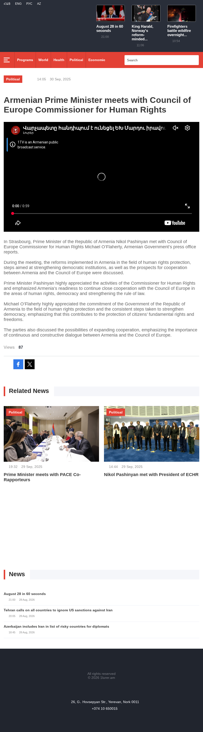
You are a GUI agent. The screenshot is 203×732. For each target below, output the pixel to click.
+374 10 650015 (105, 708)
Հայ (7, 3)
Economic (96, 60)
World (43, 60)
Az (39, 3)
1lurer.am (107, 678)
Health (58, 60)
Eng (18, 3)
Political (76, 60)
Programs (25, 60)
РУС (29, 3)
